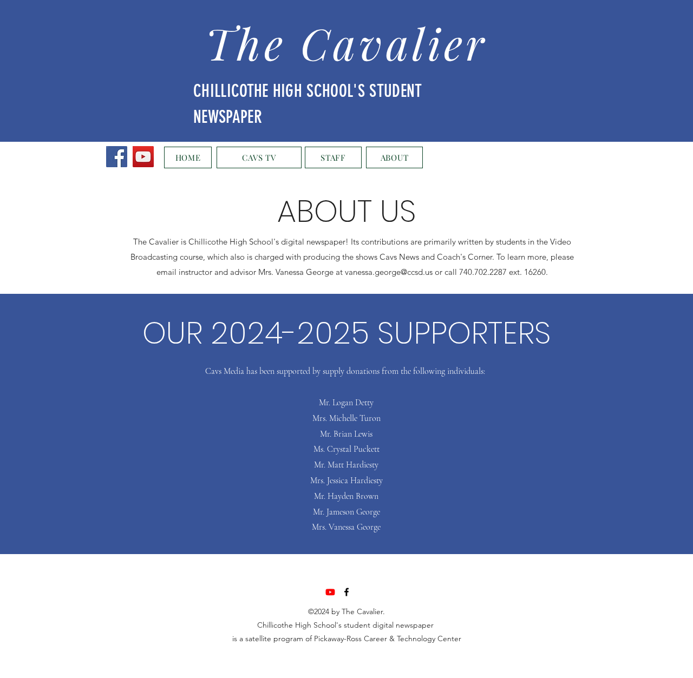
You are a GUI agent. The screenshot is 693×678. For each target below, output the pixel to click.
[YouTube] (143, 156)
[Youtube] (330, 592)
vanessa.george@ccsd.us (389, 272)
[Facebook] (116, 156)
